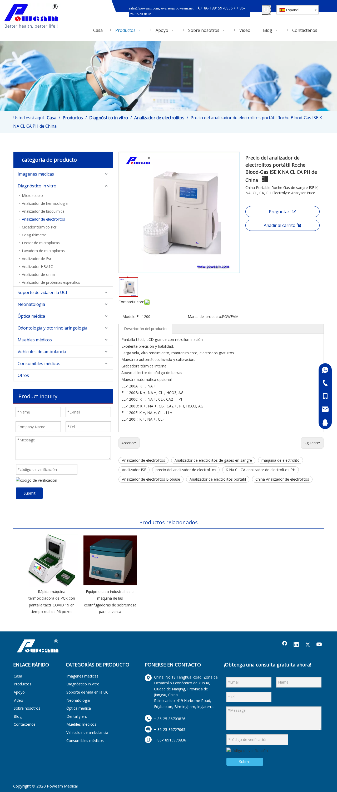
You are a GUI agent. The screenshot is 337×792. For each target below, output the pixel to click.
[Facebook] (284, 645)
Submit (30, 493)
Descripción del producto (145, 328)
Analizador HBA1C (37, 266)
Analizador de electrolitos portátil (218, 479)
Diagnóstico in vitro (37, 186)
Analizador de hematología (45, 203)
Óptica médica (31, 316)
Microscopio (32, 195)
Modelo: (129, 316)
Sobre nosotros (27, 708)
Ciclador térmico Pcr (39, 227)
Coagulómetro (34, 234)
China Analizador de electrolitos (282, 479)
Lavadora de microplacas (43, 250)
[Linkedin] (296, 645)
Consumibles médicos (39, 363)
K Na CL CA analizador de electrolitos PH (260, 469)
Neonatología (31, 304)
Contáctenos (25, 724)
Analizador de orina (38, 274)
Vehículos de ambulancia (42, 352)
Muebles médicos (35, 340)
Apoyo (19, 692)
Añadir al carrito (279, 225)
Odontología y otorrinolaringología (52, 328)
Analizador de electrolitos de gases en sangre (213, 460)
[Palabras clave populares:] (266, 10)
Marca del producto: (205, 316)
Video (18, 700)
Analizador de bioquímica (43, 211)
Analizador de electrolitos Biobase (151, 479)
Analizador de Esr (36, 258)
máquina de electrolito (280, 460)
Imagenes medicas (36, 174)
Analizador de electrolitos (43, 219)
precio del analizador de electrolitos (186, 469)
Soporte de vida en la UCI (42, 292)
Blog (18, 716)
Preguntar (279, 212)
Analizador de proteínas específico (51, 282)
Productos (22, 683)
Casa (18, 676)
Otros (23, 375)
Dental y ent (76, 716)
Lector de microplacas (41, 242)
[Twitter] (308, 645)
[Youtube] (319, 645)
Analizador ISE (134, 469)
